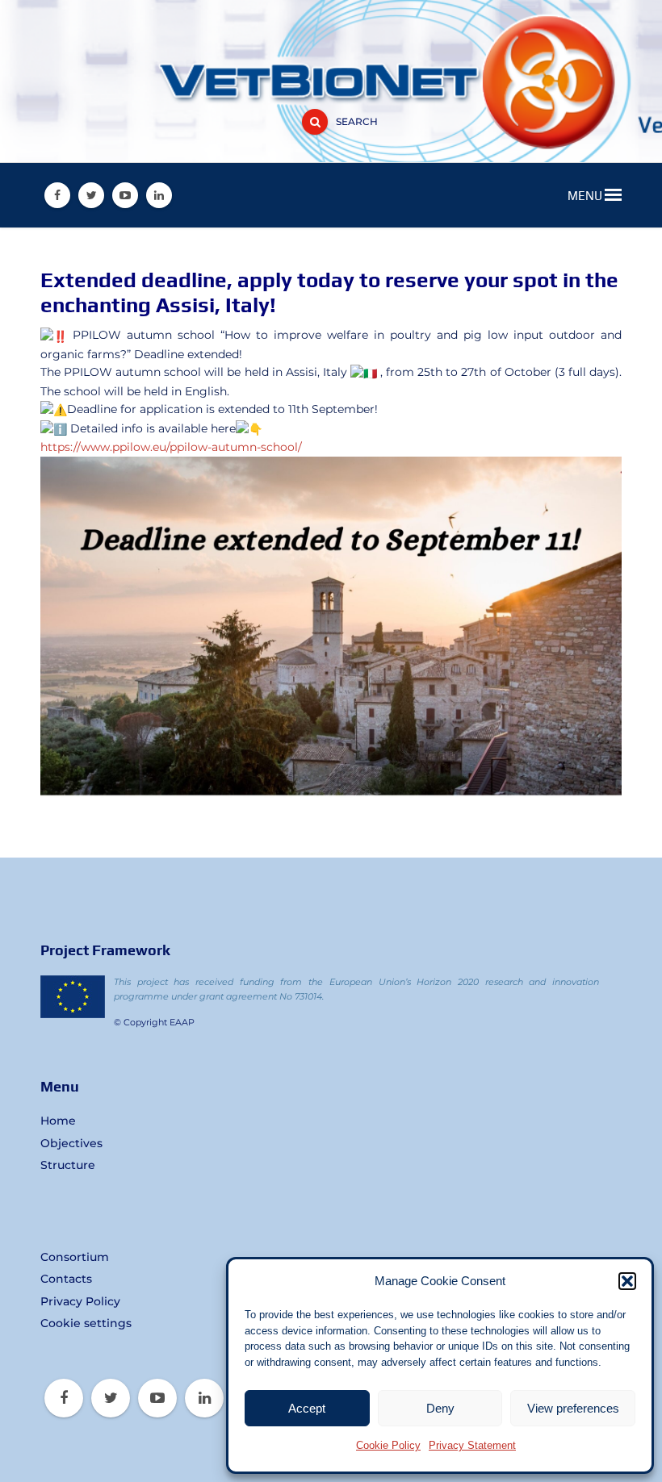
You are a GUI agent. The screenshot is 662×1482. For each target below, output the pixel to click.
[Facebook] (57, 195)
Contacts (66, 1278)
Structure (67, 1165)
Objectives (71, 1143)
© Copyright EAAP (154, 1022)
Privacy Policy (80, 1301)
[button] (627, 1281)
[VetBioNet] (331, 50)
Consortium (74, 1257)
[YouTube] (125, 195)
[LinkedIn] (159, 195)
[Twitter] (91, 195)
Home (58, 1120)
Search (357, 121)
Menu (586, 195)
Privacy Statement (472, 1445)
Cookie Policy (388, 1445)
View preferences (573, 1408)
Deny (440, 1408)
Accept (306, 1408)
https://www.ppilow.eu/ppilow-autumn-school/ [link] (171, 447)
